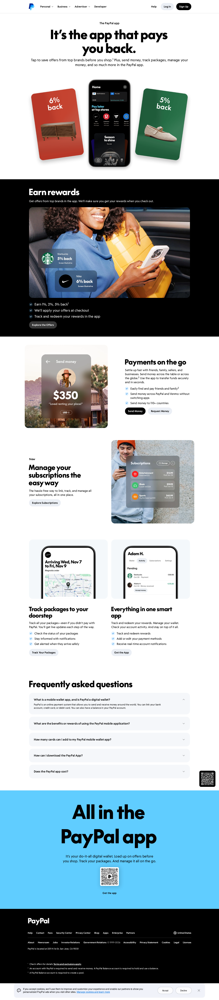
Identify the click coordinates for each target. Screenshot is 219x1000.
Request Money (160, 411)
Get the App (121, 652)
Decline (183, 990)
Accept (165, 990)
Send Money (135, 411)
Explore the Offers (43, 324)
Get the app (109, 893)
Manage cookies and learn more (93, 992)
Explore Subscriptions (45, 502)
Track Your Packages (43, 652)
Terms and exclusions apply (67, 964)
